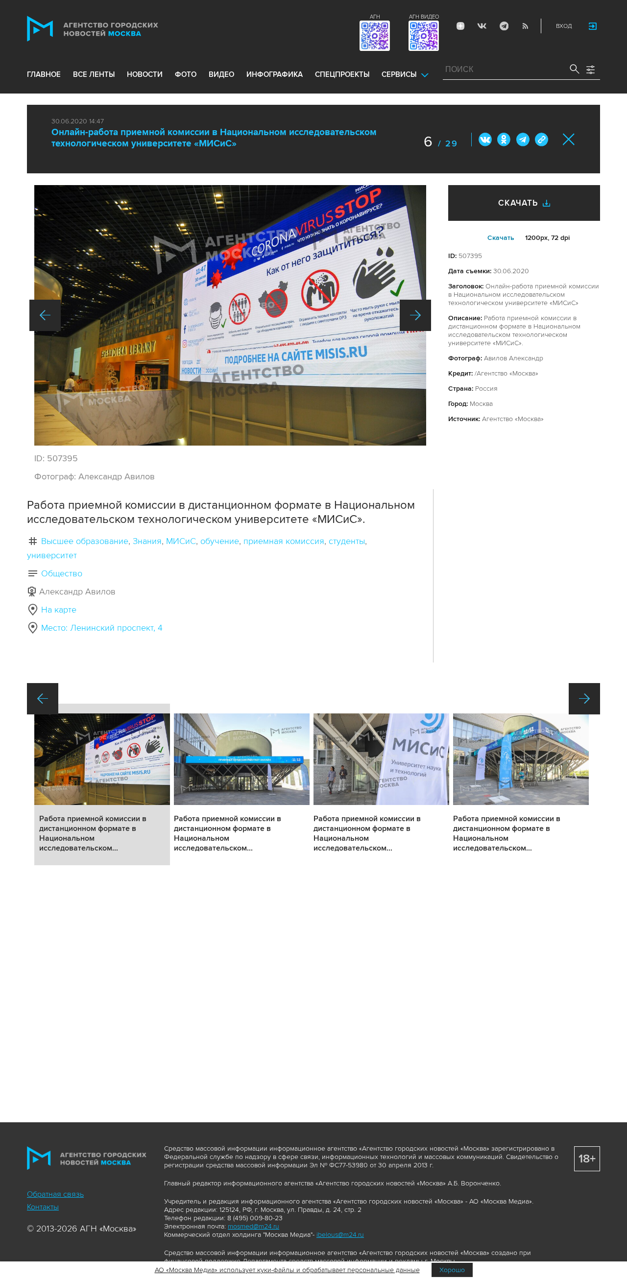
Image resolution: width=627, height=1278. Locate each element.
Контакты (43, 1207)
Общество (61, 573)
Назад (45, 315)
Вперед (415, 315)
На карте (58, 609)
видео (221, 74)
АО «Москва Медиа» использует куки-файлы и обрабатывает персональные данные (287, 1270)
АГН (375, 17)
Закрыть (569, 139)
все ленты (94, 74)
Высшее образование (84, 541)
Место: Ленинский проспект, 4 (102, 627)
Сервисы (399, 74)
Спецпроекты (342, 74)
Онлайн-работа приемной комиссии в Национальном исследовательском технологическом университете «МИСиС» (214, 138)
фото (185, 74)
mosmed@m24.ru (253, 1226)
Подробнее (102, 784)
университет (52, 555)
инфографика (274, 74)
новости (145, 74)
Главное (44, 74)
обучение (219, 541)
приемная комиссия (283, 541)
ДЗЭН (460, 26)
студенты (347, 541)
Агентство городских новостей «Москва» (111, 29)
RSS (525, 26)
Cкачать (500, 238)
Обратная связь (55, 1194)
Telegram (503, 26)
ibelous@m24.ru (340, 1235)
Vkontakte (482, 26)
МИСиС (181, 541)
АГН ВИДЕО (424, 17)
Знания (147, 541)
